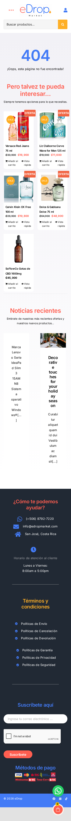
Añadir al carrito (13, 163)
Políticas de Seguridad (38, 665)
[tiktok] (66, 798)
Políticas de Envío (34, 624)
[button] (58, 791)
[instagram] (60, 798)
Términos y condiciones (35, 604)
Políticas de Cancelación (39, 631)
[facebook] (54, 798)
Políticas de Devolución (38, 638)
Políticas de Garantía (37, 650)
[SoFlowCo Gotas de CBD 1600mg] (19, 249)
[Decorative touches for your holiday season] (53, 340)
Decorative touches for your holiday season (53, 381)
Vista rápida (27, 163)
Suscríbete (18, 754)
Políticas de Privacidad (39, 657)
